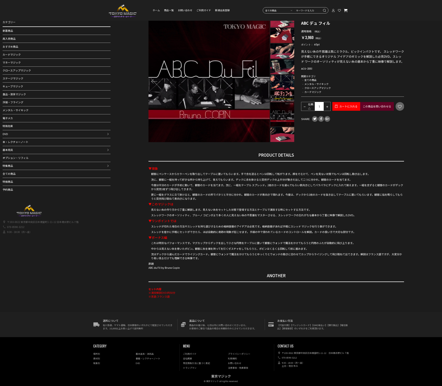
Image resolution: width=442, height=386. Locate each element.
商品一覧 (169, 10)
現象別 (96, 363)
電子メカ (8, 118)
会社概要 (187, 358)
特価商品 (8, 181)
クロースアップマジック (17, 70)
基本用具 (8, 150)
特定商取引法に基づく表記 (196, 363)
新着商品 (8, 30)
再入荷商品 (9, 38)
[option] (209, 81)
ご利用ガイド (203, 10)
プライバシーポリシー (239, 353)
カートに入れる (348, 106)
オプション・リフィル (15, 158)
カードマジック (12, 54)
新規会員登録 (222, 10)
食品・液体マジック (14, 94)
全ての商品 (9, 173)
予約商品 (8, 189)
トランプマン (189, 367)
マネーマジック (12, 62)
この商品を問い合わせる (377, 106)
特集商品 (8, 166)
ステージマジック (13, 78)
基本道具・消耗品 (145, 353)
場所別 (96, 353)
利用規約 (232, 358)
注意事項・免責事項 (238, 367)
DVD (5, 134)
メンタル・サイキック (15, 110)
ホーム (156, 10)
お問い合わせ (185, 10)
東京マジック (221, 376)
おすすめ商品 (10, 46)
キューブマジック (13, 86)
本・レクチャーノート (15, 142)
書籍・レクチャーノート (148, 358)
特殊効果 (8, 126)
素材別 (96, 358)
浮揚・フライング (13, 102)
